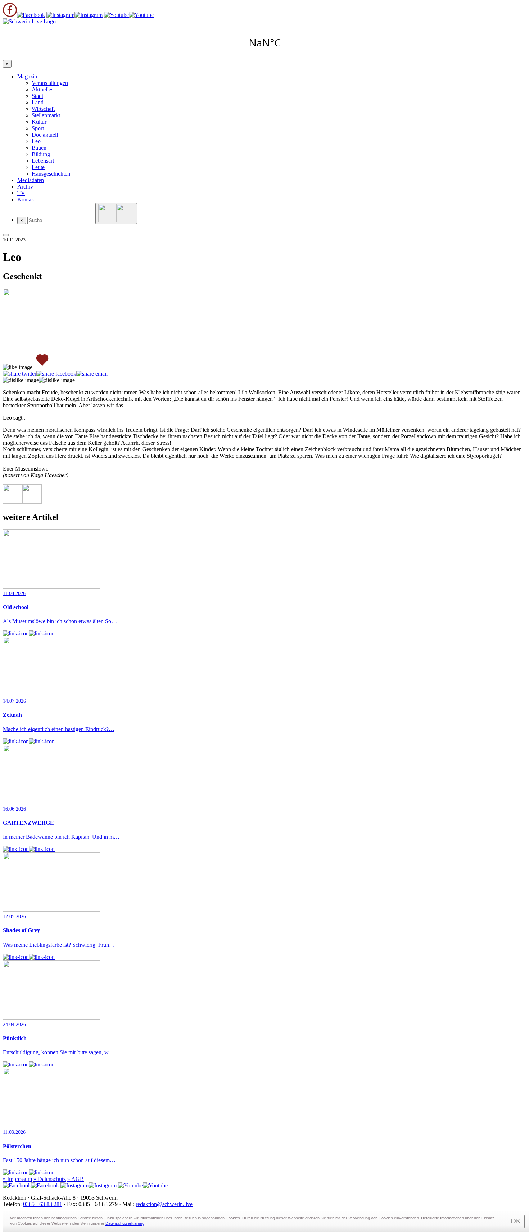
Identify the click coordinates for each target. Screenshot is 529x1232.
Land (38, 102)
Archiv (25, 187)
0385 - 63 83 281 (42, 1204)
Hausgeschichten (51, 174)
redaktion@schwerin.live (164, 1204)
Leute (38, 167)
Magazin (27, 76)
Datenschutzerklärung (124, 1223)
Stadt (37, 96)
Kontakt (26, 199)
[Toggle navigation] (6, 235)
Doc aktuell (45, 135)
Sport (38, 128)
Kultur (39, 122)
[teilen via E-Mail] (92, 374)
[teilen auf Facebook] (56, 374)
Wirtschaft (43, 109)
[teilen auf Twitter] (19, 374)
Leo (36, 141)
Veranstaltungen (50, 83)
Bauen (39, 148)
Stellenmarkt (46, 115)
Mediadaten (30, 180)
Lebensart (43, 161)
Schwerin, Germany (264, 42)
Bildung (41, 154)
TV (21, 193)
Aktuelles (42, 89)
